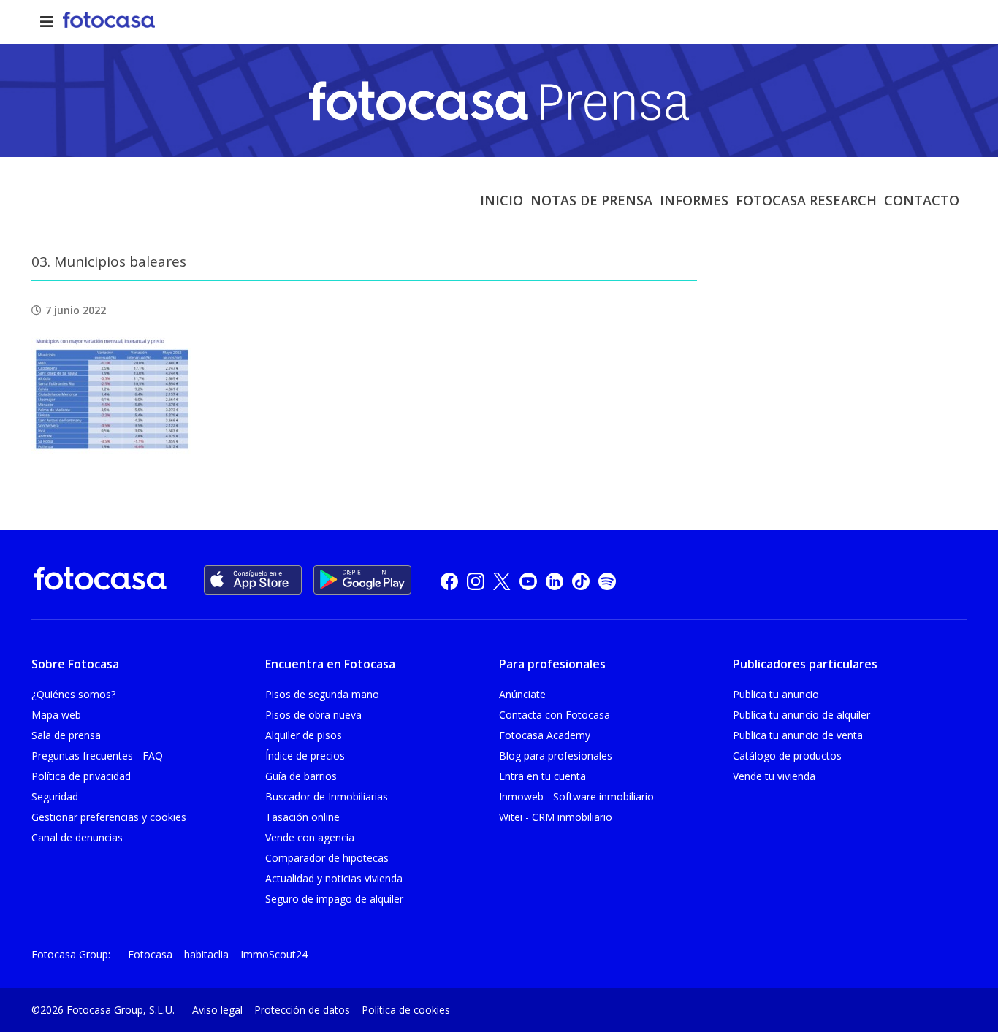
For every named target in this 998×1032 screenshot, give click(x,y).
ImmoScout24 (274, 954)
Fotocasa (150, 954)
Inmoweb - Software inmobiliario (576, 796)
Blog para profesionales (555, 755)
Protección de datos (302, 1010)
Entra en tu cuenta (542, 776)
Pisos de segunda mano (322, 694)
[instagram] (475, 580)
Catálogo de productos (787, 755)
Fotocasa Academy (544, 735)
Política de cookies (406, 1010)
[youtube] (528, 580)
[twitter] (502, 580)
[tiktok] (581, 580)
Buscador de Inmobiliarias (326, 796)
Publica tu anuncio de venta (798, 735)
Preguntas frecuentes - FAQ (97, 755)
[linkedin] (554, 580)
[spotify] (607, 580)
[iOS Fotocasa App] (253, 580)
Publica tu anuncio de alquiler (801, 715)
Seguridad (54, 796)
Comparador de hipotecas (327, 858)
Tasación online (302, 817)
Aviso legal (217, 1010)
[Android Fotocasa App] (362, 580)
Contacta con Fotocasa (554, 715)
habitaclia (206, 954)
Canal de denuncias (77, 837)
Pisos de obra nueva (313, 715)
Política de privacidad (81, 776)
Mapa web (56, 715)
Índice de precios (305, 755)
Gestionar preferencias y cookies (108, 817)
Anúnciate (522, 694)
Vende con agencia (309, 837)
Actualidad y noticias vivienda (334, 878)
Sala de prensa (66, 735)
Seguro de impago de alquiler (334, 899)
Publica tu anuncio (776, 694)
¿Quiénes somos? (73, 694)
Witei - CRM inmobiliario (555, 817)
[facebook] (449, 580)
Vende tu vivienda (774, 776)
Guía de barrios (301, 776)
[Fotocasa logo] (100, 581)
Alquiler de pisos (303, 735)
